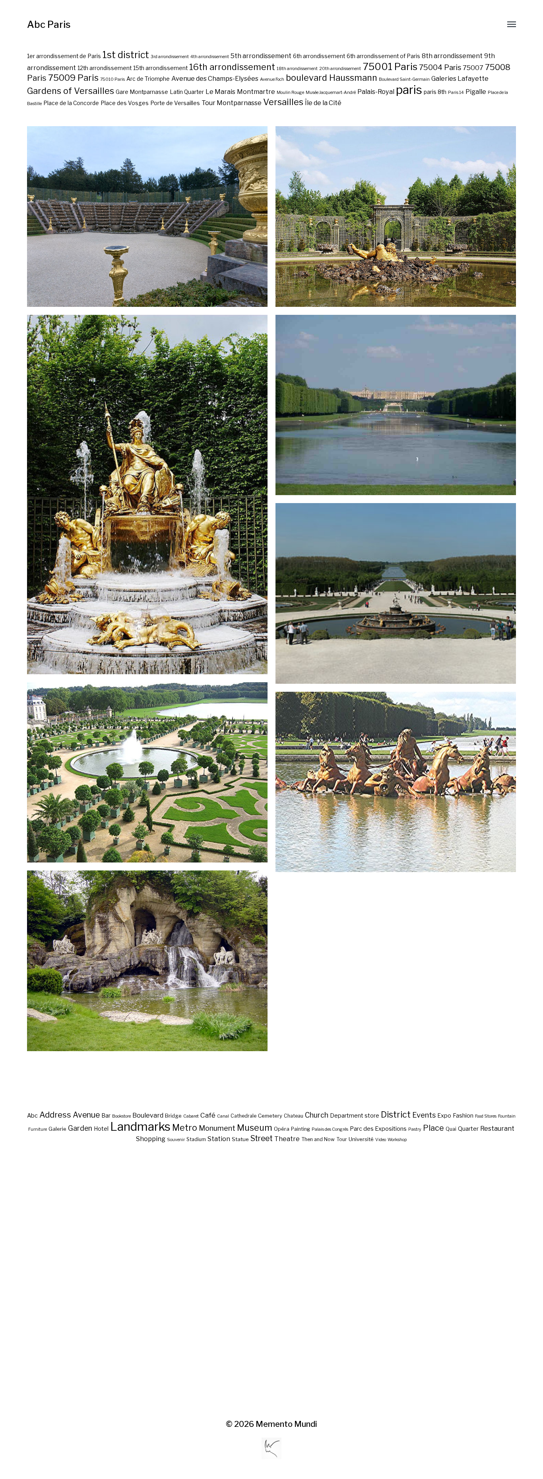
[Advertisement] (271, 1281)
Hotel (101, 1128)
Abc (32, 1115)
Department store (354, 1115)
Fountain (507, 1116)
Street (261, 1138)
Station (219, 1139)
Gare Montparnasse (142, 92)
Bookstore (121, 1116)
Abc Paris (49, 24)
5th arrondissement (261, 56)
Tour (341, 1139)
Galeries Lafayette (460, 78)
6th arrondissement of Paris (383, 56)
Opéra (281, 1129)
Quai (451, 1129)
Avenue (86, 1115)
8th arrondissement (452, 56)
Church (316, 1115)
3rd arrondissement (170, 56)
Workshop (397, 1139)
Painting (300, 1129)
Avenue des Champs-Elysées (214, 78)
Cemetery (270, 1115)
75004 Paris (440, 67)
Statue (240, 1139)
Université (361, 1139)
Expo (444, 1115)
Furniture (37, 1129)
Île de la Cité (323, 103)
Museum (254, 1127)
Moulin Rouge (290, 92)
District (396, 1114)
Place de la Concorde (71, 103)
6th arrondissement (319, 56)
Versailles (283, 102)
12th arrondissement (105, 68)
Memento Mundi (286, 1424)
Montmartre (256, 92)
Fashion (463, 1115)
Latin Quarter (187, 92)
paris (409, 90)
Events (424, 1114)
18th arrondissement (297, 68)
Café (207, 1115)
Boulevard (147, 1115)
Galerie (57, 1129)
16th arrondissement (232, 67)
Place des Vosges (125, 103)
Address (55, 1115)
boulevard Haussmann (331, 77)
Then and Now (318, 1139)
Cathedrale (243, 1116)
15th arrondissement (160, 68)
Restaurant (497, 1128)
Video (380, 1139)
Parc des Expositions (378, 1128)
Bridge (173, 1115)
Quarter (468, 1128)
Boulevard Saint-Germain (404, 79)
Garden (80, 1128)
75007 (473, 68)
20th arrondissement (340, 68)
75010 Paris (112, 79)
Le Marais (220, 92)
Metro (184, 1127)
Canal (223, 1116)
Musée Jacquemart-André (331, 92)
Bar (106, 1115)
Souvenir (176, 1139)
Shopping (150, 1139)
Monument (217, 1128)
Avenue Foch (272, 79)
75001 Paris (390, 66)
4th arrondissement (209, 56)
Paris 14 (456, 92)
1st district (126, 54)
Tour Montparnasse (232, 103)
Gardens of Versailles (70, 91)
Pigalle (475, 92)
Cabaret (191, 1116)
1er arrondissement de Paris (64, 56)
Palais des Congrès (330, 1129)
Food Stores (485, 1116)
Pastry (414, 1129)
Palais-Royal (375, 92)
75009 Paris (73, 77)
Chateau (293, 1116)
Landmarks (140, 1127)
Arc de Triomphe (148, 79)
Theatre (287, 1139)
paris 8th (435, 92)
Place (433, 1128)
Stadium (196, 1139)
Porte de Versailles (175, 103)
